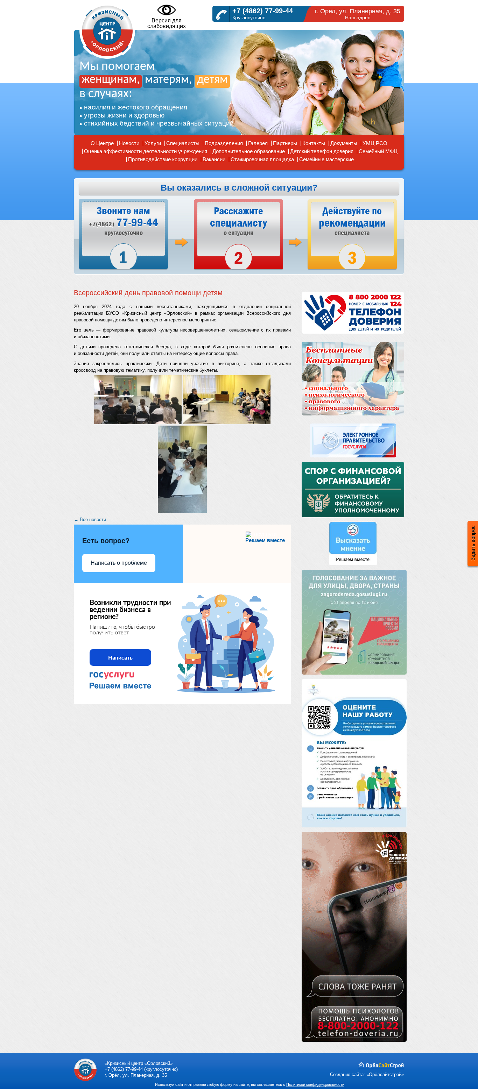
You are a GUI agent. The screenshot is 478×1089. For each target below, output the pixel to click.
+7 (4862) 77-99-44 (262, 11)
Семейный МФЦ (378, 151)
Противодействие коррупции (162, 159)
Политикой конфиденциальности (315, 1084)
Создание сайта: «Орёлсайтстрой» (367, 1074)
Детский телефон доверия (321, 151)
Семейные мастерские (326, 159)
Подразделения (224, 143)
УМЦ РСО (375, 143)
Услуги (153, 143)
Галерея (258, 143)
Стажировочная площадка (262, 159)
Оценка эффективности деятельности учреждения (145, 151)
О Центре (102, 143)
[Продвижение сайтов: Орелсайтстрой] (381, 1067)
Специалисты (182, 143)
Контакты (313, 143)
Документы (343, 143)
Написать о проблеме (119, 563)
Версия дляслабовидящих (166, 23)
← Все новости (90, 519)
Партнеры (285, 143)
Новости (129, 143)
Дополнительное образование (248, 151)
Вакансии (214, 159)
